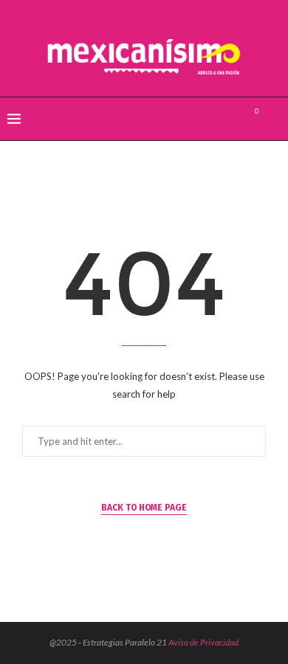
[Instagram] (230, 118)
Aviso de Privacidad (203, 642)
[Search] (273, 118)
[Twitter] (214, 118)
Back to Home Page (144, 507)
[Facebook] (199, 118)
